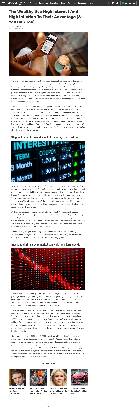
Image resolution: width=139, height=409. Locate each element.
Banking (33, 2)
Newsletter (130, 3)
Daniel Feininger (16, 26)
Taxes (63, 2)
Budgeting (43, 2)
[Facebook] (109, 3)
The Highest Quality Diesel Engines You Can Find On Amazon (38, 391)
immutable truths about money (37, 81)
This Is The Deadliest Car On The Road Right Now (79, 391)
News (92, 2)
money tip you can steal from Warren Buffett (46, 319)
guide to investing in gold (49, 305)
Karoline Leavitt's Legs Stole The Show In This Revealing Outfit (58, 391)
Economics (82, 2)
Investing (54, 2)
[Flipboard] (113, 3)
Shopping (72, 2)
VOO (62, 348)
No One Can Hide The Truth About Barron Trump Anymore (16, 391)
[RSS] (117, 3)
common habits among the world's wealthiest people (54, 84)
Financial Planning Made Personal (61, 112)
